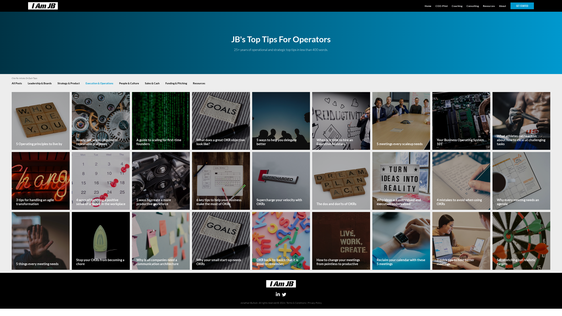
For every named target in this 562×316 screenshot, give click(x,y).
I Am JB (43, 6)
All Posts (17, 83)
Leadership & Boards (40, 83)
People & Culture (129, 83)
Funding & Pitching (176, 83)
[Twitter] (284, 294)
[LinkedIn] (277, 294)
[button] (489, 6)
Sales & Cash (152, 83)
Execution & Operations (99, 83)
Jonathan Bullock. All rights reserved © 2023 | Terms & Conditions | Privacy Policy (281, 307)
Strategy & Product (69, 83)
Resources (199, 83)
